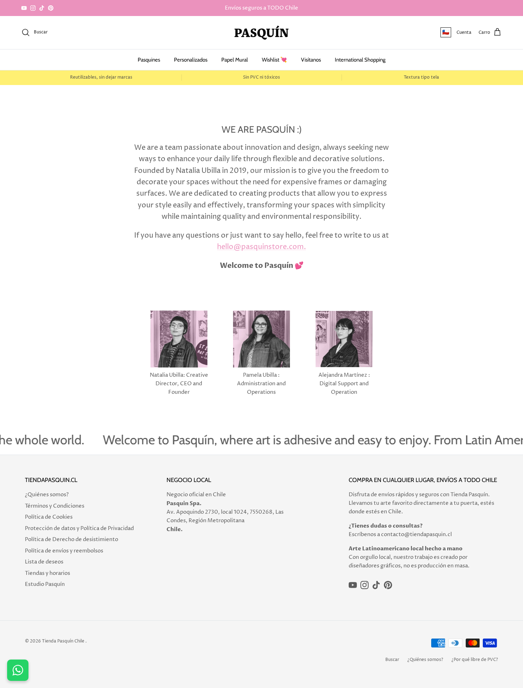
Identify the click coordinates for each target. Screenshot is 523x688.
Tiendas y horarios (47, 573)
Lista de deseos (44, 562)
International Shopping (360, 60)
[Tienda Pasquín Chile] (261, 32)
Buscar (392, 660)
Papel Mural (234, 60)
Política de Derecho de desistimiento (71, 539)
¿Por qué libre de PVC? (474, 660)
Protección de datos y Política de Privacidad (79, 528)
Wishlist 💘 (274, 60)
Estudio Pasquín (45, 584)
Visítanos (311, 60)
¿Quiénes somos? (47, 494)
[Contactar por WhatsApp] (17, 670)
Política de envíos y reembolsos (64, 551)
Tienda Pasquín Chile (63, 641)
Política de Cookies (49, 517)
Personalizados (190, 60)
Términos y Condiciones (54, 506)
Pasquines (149, 60)
